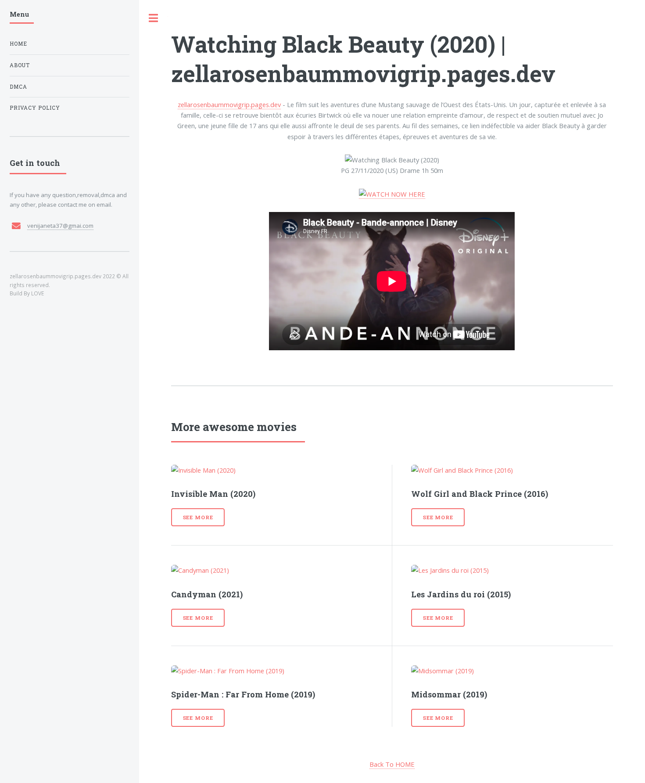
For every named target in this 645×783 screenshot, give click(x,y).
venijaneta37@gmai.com (60, 226)
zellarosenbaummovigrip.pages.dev (229, 104)
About (20, 65)
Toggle (153, 18)
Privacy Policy (35, 107)
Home (18, 43)
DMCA (18, 86)
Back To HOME (392, 764)
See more (198, 517)
